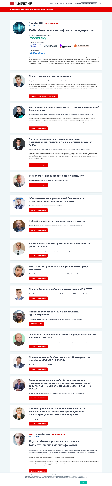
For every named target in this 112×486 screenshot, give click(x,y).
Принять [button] (83, 482)
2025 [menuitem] (51, 3)
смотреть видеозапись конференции (43, 96)
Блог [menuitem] (56, 3)
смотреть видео (36, 323)
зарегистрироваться (38, 471)
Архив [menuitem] (62, 3)
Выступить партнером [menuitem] (73, 3)
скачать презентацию (38, 128)
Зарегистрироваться (89, 3)
